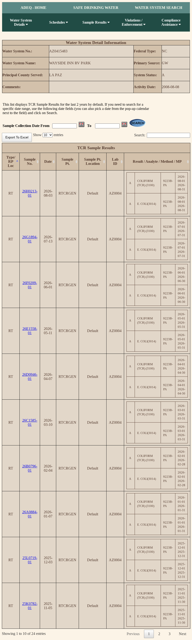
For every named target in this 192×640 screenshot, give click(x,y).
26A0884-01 (29, 514)
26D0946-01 (29, 376)
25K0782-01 (29, 606)
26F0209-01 (29, 285)
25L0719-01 (29, 560)
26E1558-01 (29, 331)
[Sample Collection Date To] (124, 126)
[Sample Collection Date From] (81, 126)
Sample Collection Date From (26, 126)
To (89, 126)
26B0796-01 (29, 468)
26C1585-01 (29, 422)
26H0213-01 (29, 193)
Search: (139, 135)
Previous (133, 634)
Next (182, 634)
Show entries (48, 135)
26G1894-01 (29, 239)
